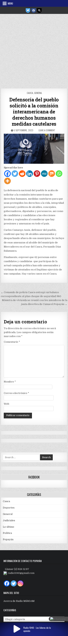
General (38, 92)
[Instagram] (20, 583)
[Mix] (51, 173)
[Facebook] (33, 10)
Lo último (8, 526)
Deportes (9, 507)
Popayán (8, 539)
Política (7, 533)
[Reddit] (22, 173)
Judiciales (9, 520)
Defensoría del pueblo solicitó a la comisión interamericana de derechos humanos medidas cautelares (34, 111)
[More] (7, 181)
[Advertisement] (34, 50)
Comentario (12, 341)
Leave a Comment (47, 130)
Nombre (10, 381)
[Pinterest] (37, 173)
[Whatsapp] (59, 173)
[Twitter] (28, 10)
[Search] (39, 10)
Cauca (30, 92)
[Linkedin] (29, 173)
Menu (10, 3)
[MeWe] (44, 173)
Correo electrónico (16, 393)
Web (6, 403)
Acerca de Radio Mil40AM (19, 601)
